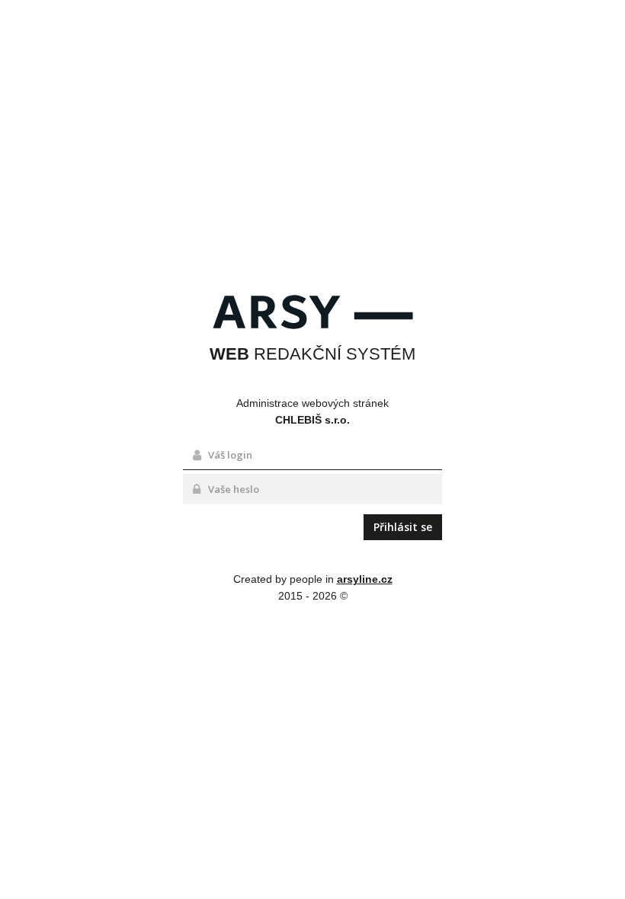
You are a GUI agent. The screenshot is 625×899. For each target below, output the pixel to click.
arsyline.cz (365, 579)
